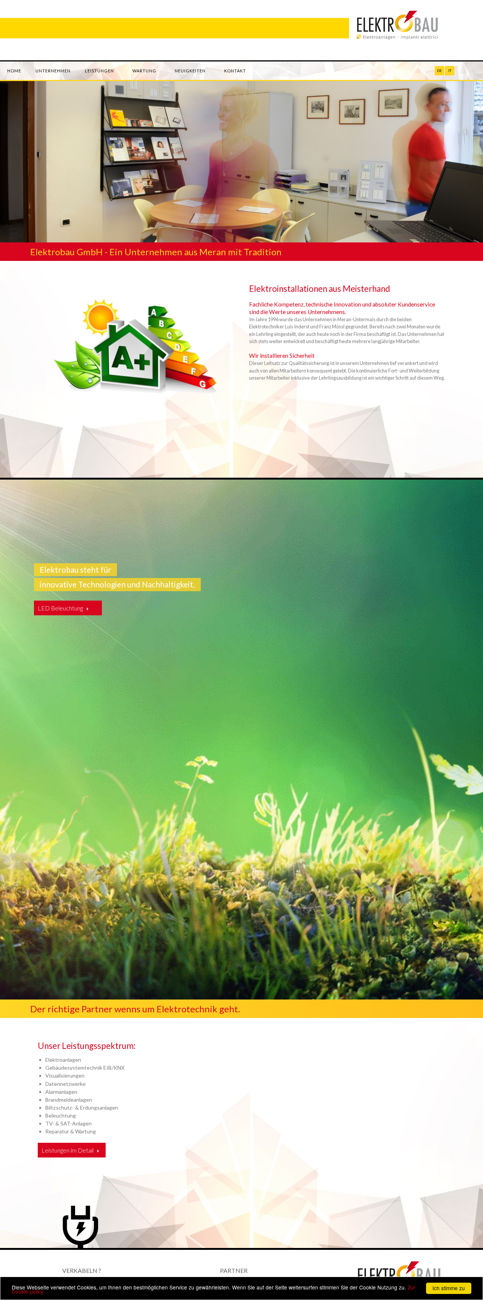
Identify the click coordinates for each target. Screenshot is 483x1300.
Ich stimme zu (448, 1288)
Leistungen (99, 70)
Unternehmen (53, 70)
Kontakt (235, 70)
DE (439, 70)
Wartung (144, 70)
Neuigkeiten (190, 70)
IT (449, 70)
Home (14, 70)
